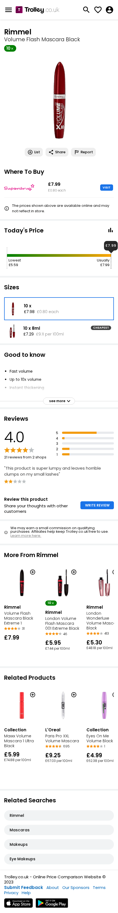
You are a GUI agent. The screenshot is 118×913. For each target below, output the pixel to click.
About (52, 887)
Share (60, 152)
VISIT (107, 187)
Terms (99, 887)
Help (26, 893)
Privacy (11, 893)
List (37, 152)
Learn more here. (25, 535)
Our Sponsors (75, 887)
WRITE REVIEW (97, 505)
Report (87, 152)
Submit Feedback (23, 887)
